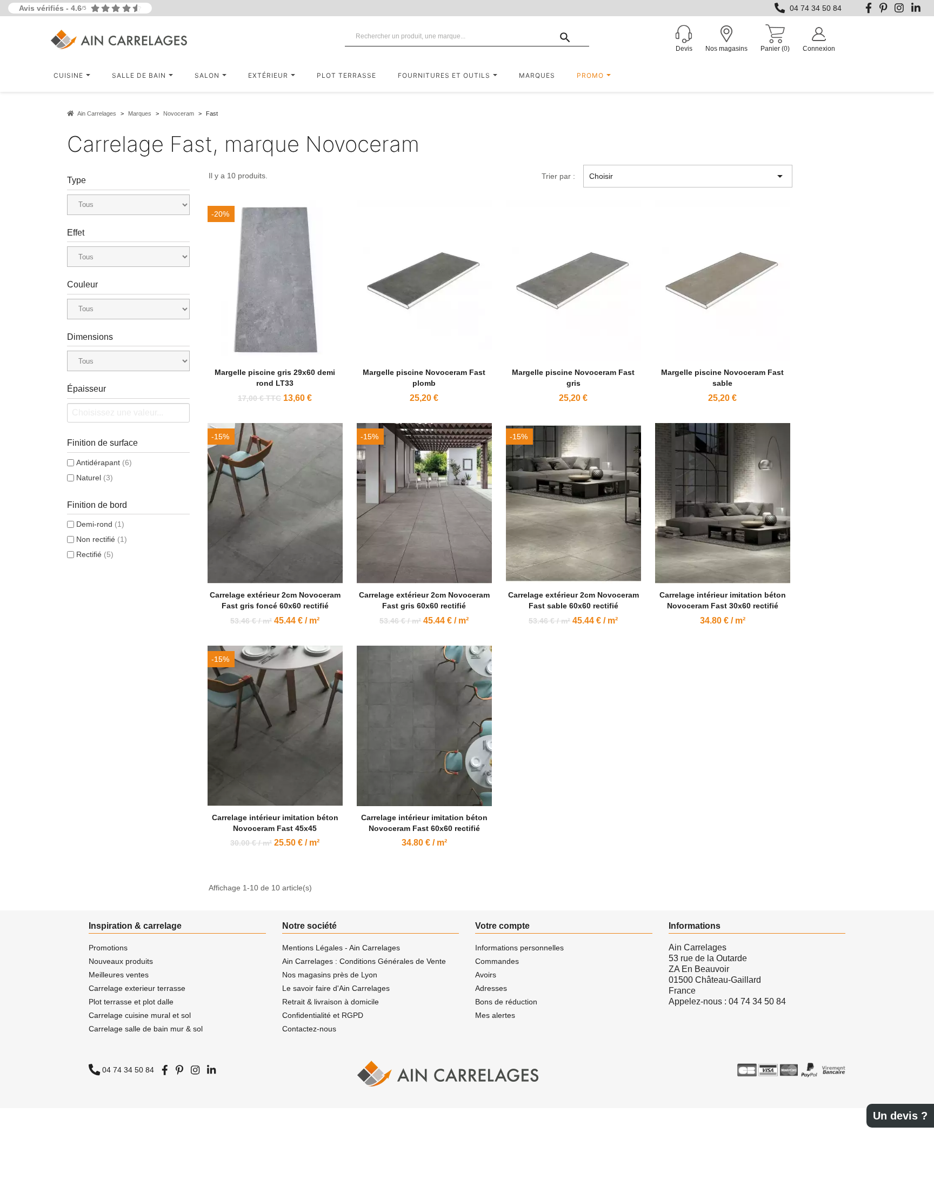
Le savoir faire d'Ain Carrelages (336, 988)
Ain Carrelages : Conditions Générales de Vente (364, 961)
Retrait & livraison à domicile (330, 1001)
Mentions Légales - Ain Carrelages (341, 947)
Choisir (687, 176)
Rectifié (95, 554)
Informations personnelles (519, 947)
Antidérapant (104, 462)
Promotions (108, 947)
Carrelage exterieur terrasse (137, 988)
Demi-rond (100, 524)
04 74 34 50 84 (816, 8)
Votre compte (502, 925)
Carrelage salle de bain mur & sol (146, 1028)
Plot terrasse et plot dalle (131, 1001)
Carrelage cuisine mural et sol (140, 1015)
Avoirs (485, 974)
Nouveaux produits (121, 961)
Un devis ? (900, 1116)
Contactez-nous (309, 1028)
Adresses (491, 988)
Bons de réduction (506, 1001)
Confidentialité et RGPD (322, 1015)
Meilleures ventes (119, 974)
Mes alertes (495, 1015)
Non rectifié (101, 539)
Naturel (94, 477)
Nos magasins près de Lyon (329, 974)
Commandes (497, 961)
